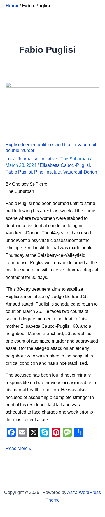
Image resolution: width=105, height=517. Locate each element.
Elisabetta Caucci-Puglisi (65, 165)
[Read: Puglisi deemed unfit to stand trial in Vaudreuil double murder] (52, 108)
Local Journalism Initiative (31, 158)
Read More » (18, 448)
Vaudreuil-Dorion (80, 172)
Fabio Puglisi (19, 172)
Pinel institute (47, 172)
